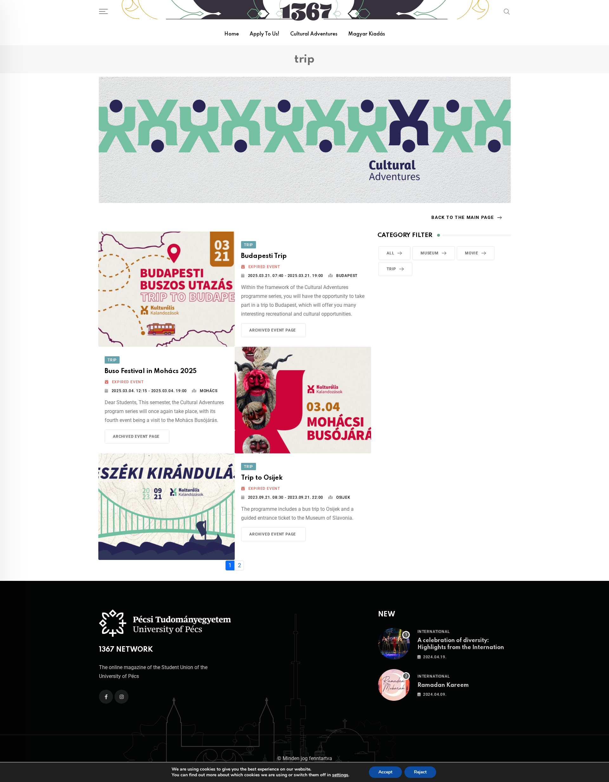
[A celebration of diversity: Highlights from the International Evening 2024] (394, 644)
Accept (385, 772)
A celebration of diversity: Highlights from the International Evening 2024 (463, 648)
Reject (420, 772)
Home (231, 34)
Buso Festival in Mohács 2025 (151, 371)
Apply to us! (264, 34)
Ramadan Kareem (443, 685)
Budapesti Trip (264, 256)
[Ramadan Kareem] (394, 685)
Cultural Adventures (313, 34)
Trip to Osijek (262, 478)
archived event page (272, 330)
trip (391, 269)
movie (471, 253)
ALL (390, 253)
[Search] (507, 11)
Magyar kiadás (366, 34)
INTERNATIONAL (433, 631)
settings (340, 775)
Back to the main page (462, 217)
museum (430, 253)
